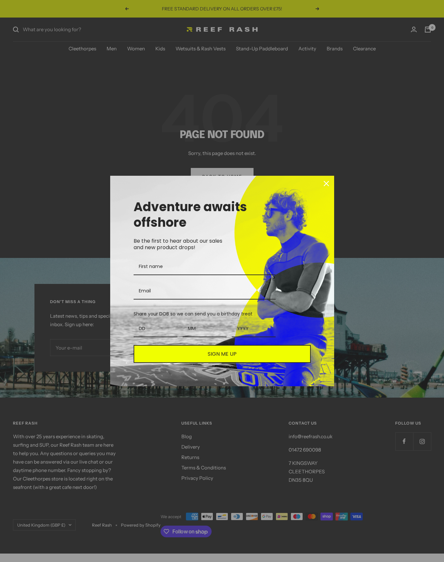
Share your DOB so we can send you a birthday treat (193, 314)
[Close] (326, 183)
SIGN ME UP (222, 354)
